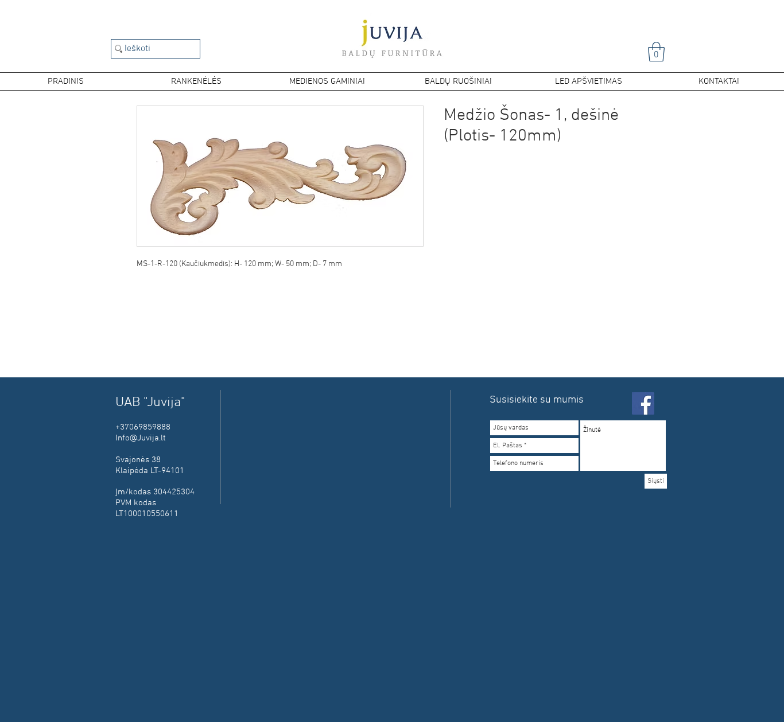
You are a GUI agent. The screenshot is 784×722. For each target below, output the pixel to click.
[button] (656, 52)
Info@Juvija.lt (140, 438)
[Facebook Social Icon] (643, 403)
